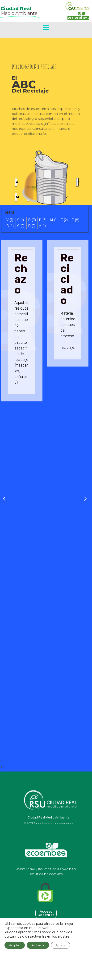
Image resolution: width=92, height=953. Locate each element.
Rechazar (37, 945)
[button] (46, 27)
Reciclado (67, 279)
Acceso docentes (46, 913)
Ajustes (60, 945)
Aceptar (14, 945)
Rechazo (21, 273)
